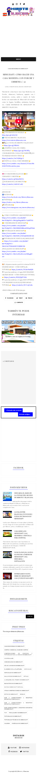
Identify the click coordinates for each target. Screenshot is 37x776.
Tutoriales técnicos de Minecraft (16, 719)
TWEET (20, 298)
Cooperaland (8, 658)
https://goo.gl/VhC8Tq (22, 150)
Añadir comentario (24, 86)
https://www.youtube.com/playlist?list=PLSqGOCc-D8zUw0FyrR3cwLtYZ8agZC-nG (17, 253)
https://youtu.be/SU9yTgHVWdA (15, 277)
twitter (26, 751)
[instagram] (16, 4)
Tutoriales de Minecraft (12, 716)
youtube (13, 747)
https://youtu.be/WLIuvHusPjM (22, 269)
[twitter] (24, 4)
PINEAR (30, 298)
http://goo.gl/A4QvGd (9, 135)
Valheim (7, 723)
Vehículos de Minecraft (20, 723)
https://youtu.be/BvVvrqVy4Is (22, 285)
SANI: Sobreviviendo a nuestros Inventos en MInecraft (18, 708)
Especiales (27, 669)
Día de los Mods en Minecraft (14, 665)
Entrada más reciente (14, 410)
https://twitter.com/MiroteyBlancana (15, 202)
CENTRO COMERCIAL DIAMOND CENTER (16, 650)
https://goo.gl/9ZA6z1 (11, 145)
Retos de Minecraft (11, 694)
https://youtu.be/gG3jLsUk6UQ (13, 179)
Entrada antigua (24, 414)
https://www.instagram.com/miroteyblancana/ (18, 207)
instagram (25, 747)
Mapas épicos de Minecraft (13, 683)
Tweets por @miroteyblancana (13, 631)
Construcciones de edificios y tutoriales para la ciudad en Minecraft (18, 654)
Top (5, 712)
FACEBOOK (10, 298)
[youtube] (13, 4)
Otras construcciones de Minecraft (16, 690)
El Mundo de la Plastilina (13, 669)
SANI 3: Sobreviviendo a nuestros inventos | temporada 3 (18, 703)
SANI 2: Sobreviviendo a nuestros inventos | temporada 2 (18, 698)
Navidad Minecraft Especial (13, 687)
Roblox (22, 694)
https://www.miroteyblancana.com (14, 140)
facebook (14, 751)
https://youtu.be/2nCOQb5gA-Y (13, 158)
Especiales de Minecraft (12, 672)
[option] (18, 332)
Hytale (26, 676)
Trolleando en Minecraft (18, 712)
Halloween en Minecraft (12, 676)
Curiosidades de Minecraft (13, 662)
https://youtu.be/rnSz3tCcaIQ (12, 184)
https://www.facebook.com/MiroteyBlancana (17, 197)
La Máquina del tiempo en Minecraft (16, 680)
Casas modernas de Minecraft (18, 68)
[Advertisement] (18, 34)
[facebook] (20, 4)
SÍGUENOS (18, 738)
